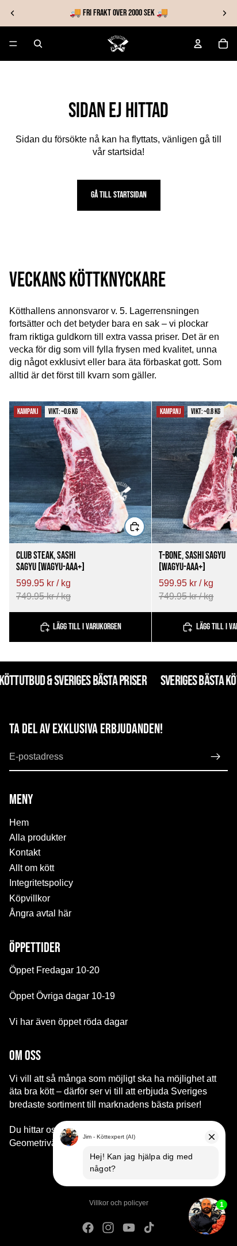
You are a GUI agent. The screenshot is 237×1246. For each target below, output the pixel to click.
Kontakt (24, 852)
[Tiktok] (149, 1228)
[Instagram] (108, 1228)
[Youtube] (129, 1228)
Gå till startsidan (119, 194)
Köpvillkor (29, 898)
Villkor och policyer (118, 1203)
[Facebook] (88, 1228)
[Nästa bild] (224, 13)
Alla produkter (37, 837)
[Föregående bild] (12, 13)
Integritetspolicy (41, 883)
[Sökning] (38, 43)
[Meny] (13, 43)
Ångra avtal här (40, 913)
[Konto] (198, 43)
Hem (19, 822)
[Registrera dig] (216, 757)
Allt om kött (31, 868)
